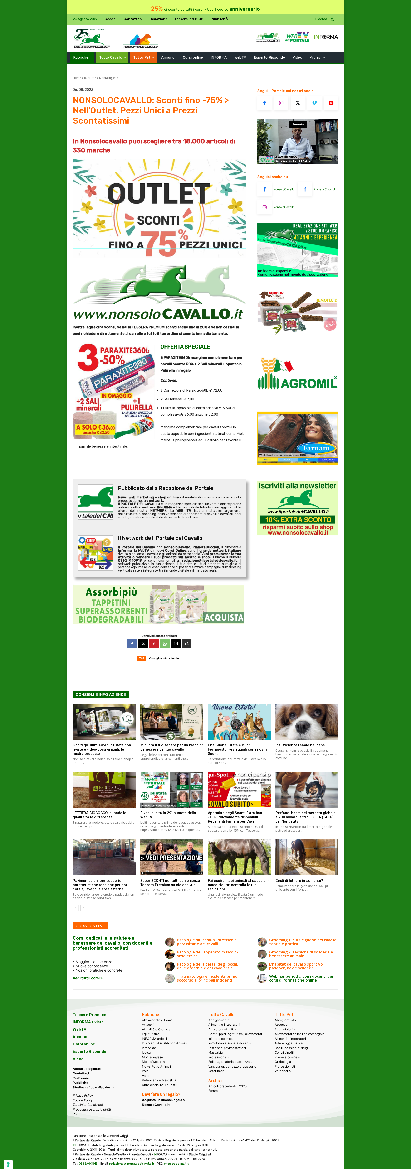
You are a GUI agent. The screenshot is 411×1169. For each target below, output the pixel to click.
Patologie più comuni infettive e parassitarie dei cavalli (207, 941)
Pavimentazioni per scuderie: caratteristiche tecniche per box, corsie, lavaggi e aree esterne (101, 884)
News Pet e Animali (156, 1066)
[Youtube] (331, 103)
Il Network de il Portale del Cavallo (160, 538)
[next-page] (83, 908)
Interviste (149, 1048)
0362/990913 (88, 1163)
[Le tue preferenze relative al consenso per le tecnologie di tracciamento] (8, 1164)
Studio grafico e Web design (94, 1087)
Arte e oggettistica (222, 1029)
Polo (145, 1071)
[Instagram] (281, 103)
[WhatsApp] (165, 643)
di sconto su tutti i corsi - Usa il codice (205, 9)
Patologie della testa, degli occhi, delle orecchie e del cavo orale (207, 966)
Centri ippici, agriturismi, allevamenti (235, 1034)
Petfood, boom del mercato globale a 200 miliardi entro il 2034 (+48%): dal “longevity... (305, 817)
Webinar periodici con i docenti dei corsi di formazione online (301, 978)
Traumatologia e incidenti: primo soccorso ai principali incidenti (207, 978)
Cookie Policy (83, 1100)
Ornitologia (283, 1062)
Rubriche (90, 78)
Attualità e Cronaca (156, 1029)
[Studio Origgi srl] (297, 275)
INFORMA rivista (88, 1022)
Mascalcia (215, 1052)
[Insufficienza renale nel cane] (306, 722)
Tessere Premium (89, 1014)
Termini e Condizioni (88, 1105)
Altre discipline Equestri (159, 1085)
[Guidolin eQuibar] (297, 338)
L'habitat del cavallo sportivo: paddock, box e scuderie (296, 966)
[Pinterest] (154, 643)
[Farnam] (297, 464)
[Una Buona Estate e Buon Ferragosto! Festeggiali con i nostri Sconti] (239, 722)
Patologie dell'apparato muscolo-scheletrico (207, 953)
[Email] (176, 643)
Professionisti (218, 1057)
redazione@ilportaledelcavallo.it (131, 1163)
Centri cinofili (284, 1052)
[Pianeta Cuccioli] (305, 189)
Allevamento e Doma (157, 1020)
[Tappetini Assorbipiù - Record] (159, 604)
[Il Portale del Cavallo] (92, 38)
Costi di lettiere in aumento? (299, 880)
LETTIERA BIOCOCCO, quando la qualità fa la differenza (99, 815)
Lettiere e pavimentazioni (227, 1048)
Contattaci (81, 1073)
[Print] (186, 643)
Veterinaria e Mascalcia (159, 1080)
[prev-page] (76, 908)
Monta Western (153, 1062)
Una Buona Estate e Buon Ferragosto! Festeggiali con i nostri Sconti (237, 749)
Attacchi (148, 1024)
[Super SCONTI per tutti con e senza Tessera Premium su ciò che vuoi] (171, 857)
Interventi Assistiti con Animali (164, 1043)
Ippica (146, 1052)
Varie (145, 1076)
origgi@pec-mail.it (176, 1163)
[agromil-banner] (297, 401)
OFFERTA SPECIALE (185, 347)
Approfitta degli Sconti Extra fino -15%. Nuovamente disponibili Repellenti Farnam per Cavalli (235, 817)
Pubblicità (80, 1082)
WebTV (79, 1029)
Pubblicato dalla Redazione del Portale (165, 488)
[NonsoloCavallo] (264, 189)
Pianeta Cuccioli (325, 189)
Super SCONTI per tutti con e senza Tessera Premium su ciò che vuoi (170, 882)
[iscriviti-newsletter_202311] (297, 534)
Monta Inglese (108, 78)
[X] (143, 643)
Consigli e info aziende (164, 658)
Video (78, 1058)
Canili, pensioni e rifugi (291, 1048)
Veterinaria (216, 1071)
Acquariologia (285, 1029)
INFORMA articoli (154, 1038)
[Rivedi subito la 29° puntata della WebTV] (171, 790)
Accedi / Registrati (87, 1069)
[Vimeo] (314, 103)
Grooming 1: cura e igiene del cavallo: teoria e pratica (303, 941)
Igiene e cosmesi (220, 1038)
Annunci (80, 1036)
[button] (326, 19)
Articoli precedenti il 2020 (227, 1086)
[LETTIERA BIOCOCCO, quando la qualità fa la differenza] (104, 790)
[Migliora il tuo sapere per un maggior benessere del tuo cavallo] (171, 722)
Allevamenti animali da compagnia (299, 1034)
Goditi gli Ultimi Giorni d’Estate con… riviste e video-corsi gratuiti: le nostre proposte (103, 749)
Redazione (81, 1078)
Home (77, 78)
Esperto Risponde (89, 1051)
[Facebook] (132, 643)
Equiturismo (151, 1034)
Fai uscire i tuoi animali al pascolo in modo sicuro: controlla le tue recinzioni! (239, 884)
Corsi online (84, 1044)
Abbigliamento (219, 1020)
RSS (75, 1114)
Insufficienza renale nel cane (300, 745)
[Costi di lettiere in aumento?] (306, 857)
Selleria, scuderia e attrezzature (232, 1062)
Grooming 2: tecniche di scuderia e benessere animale (301, 953)
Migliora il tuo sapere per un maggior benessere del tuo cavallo (171, 747)
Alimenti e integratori (224, 1024)
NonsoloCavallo (283, 189)
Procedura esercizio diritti (92, 1109)
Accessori (282, 1024)
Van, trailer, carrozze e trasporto (232, 1066)
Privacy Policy (83, 1095)
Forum (213, 1090)
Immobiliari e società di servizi (230, 1043)
